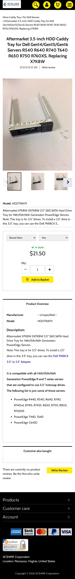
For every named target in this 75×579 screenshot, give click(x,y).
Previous (7, 182)
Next (67, 182)
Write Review (59, 470)
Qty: (23, 263)
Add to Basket (40, 279)
